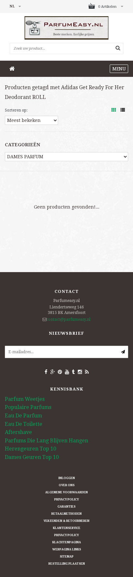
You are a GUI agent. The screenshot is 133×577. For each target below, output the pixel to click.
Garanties (66, 506)
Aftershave (18, 432)
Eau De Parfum (23, 416)
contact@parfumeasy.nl (68, 319)
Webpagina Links (66, 549)
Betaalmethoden (66, 513)
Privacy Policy (66, 499)
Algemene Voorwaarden (66, 492)
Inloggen (66, 478)
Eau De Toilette (23, 424)
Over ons (67, 485)
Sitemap (67, 556)
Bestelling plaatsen (66, 563)
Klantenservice (66, 528)
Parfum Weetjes (25, 399)
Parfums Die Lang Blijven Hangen (46, 441)
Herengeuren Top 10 (30, 449)
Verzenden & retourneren (66, 521)
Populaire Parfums (28, 407)
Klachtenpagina (66, 542)
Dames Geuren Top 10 (32, 457)
